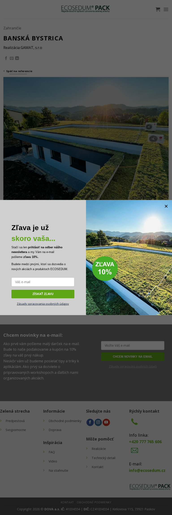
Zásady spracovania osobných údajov (43, 304)
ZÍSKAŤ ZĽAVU (42, 293)
